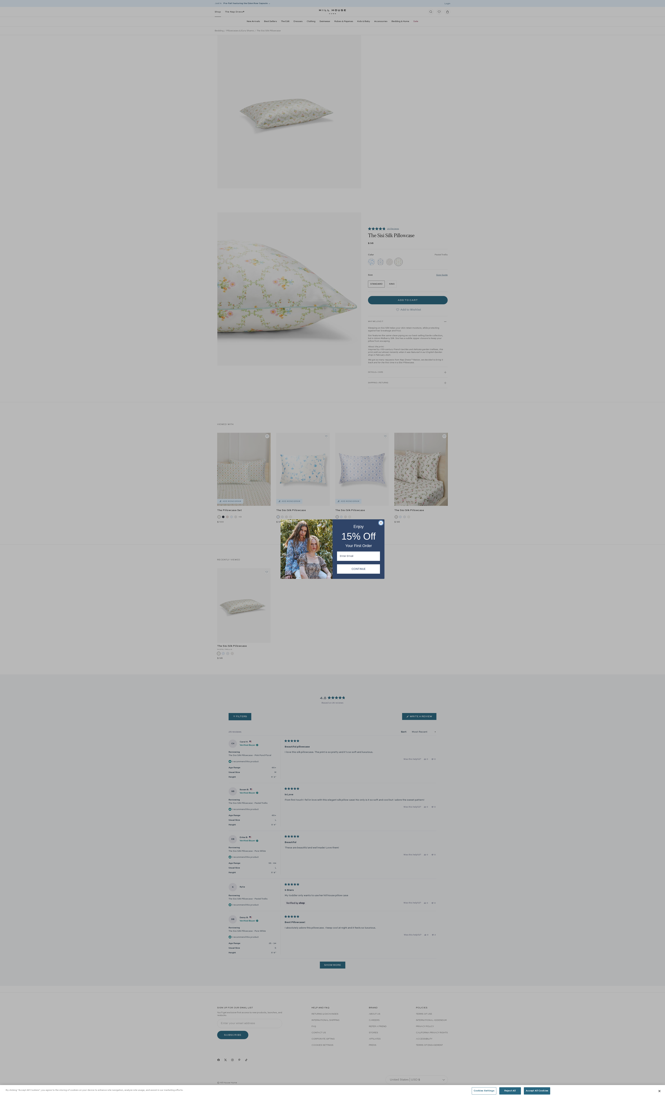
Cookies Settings (484, 1091)
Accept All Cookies (537, 1091)
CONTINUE (359, 569)
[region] (332, 1091)
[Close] (659, 1091)
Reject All (510, 1091)
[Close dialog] (381, 523)
